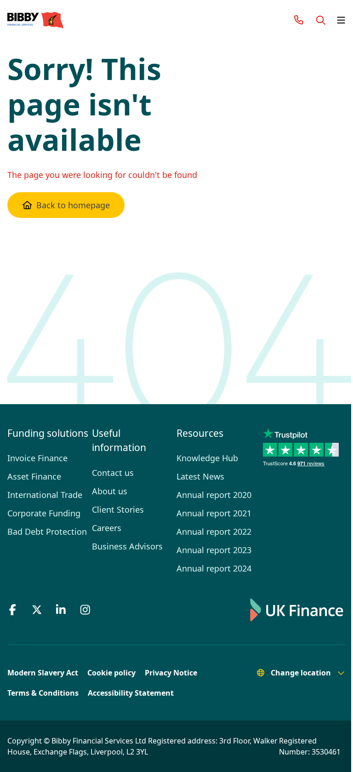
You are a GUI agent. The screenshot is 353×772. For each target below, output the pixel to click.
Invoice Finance (35, 457)
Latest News (196, 476)
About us (107, 476)
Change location (294, 673)
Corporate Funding (42, 513)
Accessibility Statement (131, 693)
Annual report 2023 (209, 549)
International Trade (42, 494)
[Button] (314, 20)
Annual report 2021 (208, 513)
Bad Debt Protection (45, 531)
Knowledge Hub (203, 457)
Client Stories (115, 494)
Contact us (110, 457)
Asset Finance (33, 476)
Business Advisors (124, 531)
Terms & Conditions (43, 693)
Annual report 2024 (209, 568)
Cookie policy (111, 673)
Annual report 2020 (209, 494)
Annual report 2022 (209, 531)
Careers (105, 513)
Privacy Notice (171, 673)
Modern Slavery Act (42, 673)
